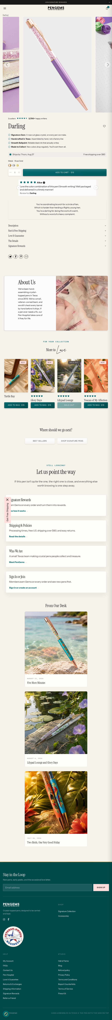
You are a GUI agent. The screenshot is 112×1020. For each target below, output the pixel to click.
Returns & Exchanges (12, 984)
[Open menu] (4, 8)
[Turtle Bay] (16, 375)
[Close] (7, 500)
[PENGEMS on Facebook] (8, 919)
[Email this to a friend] (26, 257)
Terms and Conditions (67, 979)
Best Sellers (40, 441)
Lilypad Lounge (65, 400)
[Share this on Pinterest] (21, 257)
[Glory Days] (43, 375)
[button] (57, 188)
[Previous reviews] (18, 187)
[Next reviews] (96, 187)
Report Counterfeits (66, 984)
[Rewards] (6, 1014)
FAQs (5, 965)
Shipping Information (12, 989)
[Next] (108, 65)
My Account (8, 961)
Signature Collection (67, 911)
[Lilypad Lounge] (69, 375)
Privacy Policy (64, 975)
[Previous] (7, 65)
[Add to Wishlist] (104, 126)
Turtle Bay (9, 396)
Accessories (63, 916)
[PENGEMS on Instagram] (4, 919)
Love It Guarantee (10, 979)
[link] (57, 118)
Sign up (101, 887)
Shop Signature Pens (72, 441)
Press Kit (62, 993)
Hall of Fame (63, 961)
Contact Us (8, 970)
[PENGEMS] (56, 8)
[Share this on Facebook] (16, 257)
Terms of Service (65, 989)
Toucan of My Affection (95, 400)
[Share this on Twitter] (10, 257)
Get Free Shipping (7, 512)
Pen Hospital (8, 975)
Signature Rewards (11, 993)
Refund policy (64, 970)
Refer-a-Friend (9, 998)
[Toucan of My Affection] (96, 375)
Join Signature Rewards (56, 2)
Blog (60, 965)
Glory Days (36, 400)
